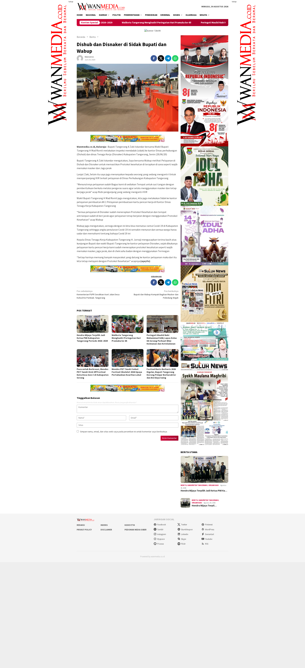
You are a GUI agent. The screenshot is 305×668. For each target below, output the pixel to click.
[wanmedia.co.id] (102, 6)
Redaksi (81, 525)
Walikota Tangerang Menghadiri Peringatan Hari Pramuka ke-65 (120, 22)
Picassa (160, 543)
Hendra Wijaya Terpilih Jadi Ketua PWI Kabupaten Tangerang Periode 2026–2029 (92, 338)
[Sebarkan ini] (154, 58)
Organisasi (213, 485)
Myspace (161, 539)
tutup (71, 1)
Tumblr (160, 529)
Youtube (208, 539)
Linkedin (184, 534)
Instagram (161, 534)
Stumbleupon (187, 529)
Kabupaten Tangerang (197, 485)
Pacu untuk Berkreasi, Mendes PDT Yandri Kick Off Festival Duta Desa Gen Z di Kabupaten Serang (92, 373)
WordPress (209, 529)
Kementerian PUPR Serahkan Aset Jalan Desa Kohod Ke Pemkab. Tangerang (98, 294)
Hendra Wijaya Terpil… (204, 505)
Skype (183, 539)
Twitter (184, 524)
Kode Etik (130, 525)
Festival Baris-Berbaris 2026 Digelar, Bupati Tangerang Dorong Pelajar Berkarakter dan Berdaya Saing (161, 373)
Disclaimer (106, 529)
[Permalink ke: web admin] (80, 58)
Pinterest (209, 524)
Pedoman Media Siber (135, 529)
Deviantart (209, 534)
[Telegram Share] (168, 58)
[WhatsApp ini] (175, 58)
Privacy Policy (84, 529)
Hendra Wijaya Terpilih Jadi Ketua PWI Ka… (204, 490)
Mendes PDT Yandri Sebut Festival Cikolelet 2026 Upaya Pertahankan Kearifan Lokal (127, 372)
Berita (184, 485)
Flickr (183, 543)
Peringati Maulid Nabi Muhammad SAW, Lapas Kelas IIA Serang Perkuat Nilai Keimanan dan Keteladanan (220, 22)
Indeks (104, 525)
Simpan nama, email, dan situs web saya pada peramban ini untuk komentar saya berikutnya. (123, 431)
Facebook (161, 524)
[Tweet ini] (161, 58)
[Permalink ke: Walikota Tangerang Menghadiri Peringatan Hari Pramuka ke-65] (127, 324)
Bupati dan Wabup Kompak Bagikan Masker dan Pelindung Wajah (156, 294)
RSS (206, 543)
